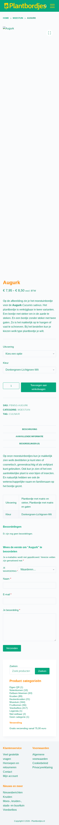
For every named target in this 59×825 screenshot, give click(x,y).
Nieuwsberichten (13, 792)
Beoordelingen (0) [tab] (29, 443)
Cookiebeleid (40, 763)
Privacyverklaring (42, 767)
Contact (7, 771)
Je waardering (10, 569)
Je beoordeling (11, 610)
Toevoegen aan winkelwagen (38, 387)
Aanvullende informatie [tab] (29, 436)
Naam (7, 578)
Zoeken (14, 666)
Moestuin (24, 410)
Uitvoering (8, 346)
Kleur (6, 362)
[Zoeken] (45, 6)
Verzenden (12, 648)
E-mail (7, 594)
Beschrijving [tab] (29, 429)
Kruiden (7, 796)
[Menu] (53, 6)
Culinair (14, 414)
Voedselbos (10, 809)
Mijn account (10, 776)
